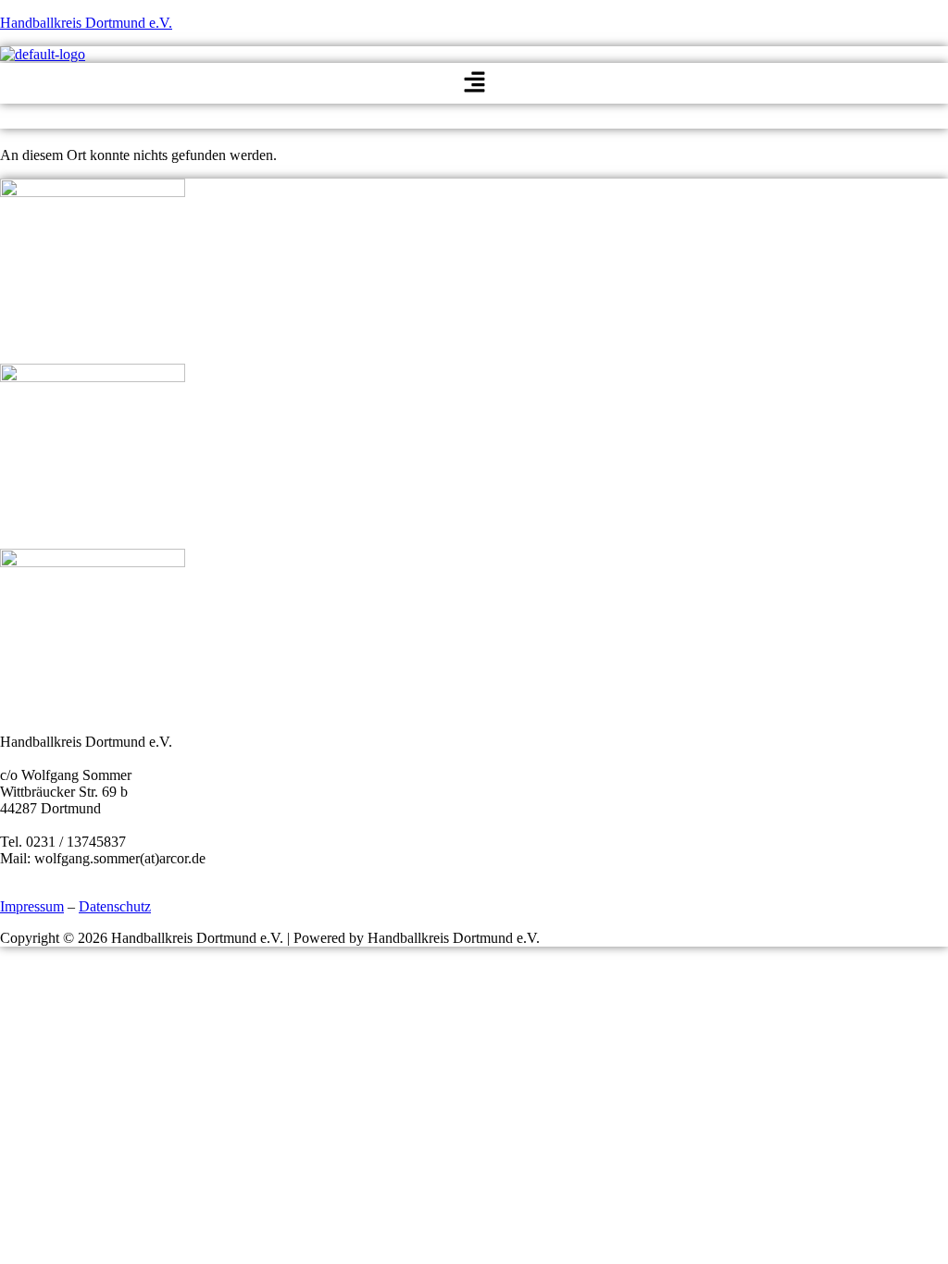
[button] (474, 83)
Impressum (32, 906)
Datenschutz (115, 906)
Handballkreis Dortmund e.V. (86, 23)
